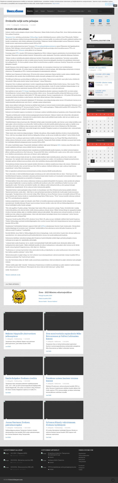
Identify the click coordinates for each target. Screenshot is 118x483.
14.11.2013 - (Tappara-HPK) (19, 453)
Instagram (82, 467)
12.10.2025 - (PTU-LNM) (102, 74)
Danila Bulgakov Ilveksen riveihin (21, 378)
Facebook (81, 465)
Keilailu (14, 462)
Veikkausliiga (24, 25)
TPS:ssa (37, 46)
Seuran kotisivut (52, 301)
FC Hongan (25, 91)
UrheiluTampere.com (15, 480)
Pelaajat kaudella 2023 (45, 295)
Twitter (81, 469)
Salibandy (100, 76)
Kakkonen (58, 341)
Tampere (50, 11)
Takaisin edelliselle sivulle (13, 275)
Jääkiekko (15, 455)
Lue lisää (8, 346)
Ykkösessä (21, 50)
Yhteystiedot (82, 461)
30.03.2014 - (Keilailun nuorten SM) (22, 460)
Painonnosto (15, 469)
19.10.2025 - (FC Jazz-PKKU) (97, 68)
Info (89, 11)
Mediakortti (82, 457)
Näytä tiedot (55, 3)
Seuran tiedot (43, 301)
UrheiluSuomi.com (77, 11)
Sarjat (43, 11)
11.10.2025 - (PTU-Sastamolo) (100, 91)
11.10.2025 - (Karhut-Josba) (103, 82)
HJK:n (59, 145)
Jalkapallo (93, 70)
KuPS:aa (43, 226)
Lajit (36, 11)
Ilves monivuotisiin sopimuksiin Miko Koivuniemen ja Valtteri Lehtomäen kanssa (63, 336)
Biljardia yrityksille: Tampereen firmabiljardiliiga (59, 454)
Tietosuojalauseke (84, 455)
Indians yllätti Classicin (56, 460)
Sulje (115, 5)
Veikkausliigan (34, 37)
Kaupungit (62, 11)
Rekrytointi (82, 459)
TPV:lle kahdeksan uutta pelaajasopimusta (62, 467)
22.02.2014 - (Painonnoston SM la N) (22, 467)
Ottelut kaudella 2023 (45, 298)
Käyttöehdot (82, 453)
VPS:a (17, 53)
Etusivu (30, 11)
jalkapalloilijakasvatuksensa (48, 46)
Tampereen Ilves (10, 37)
